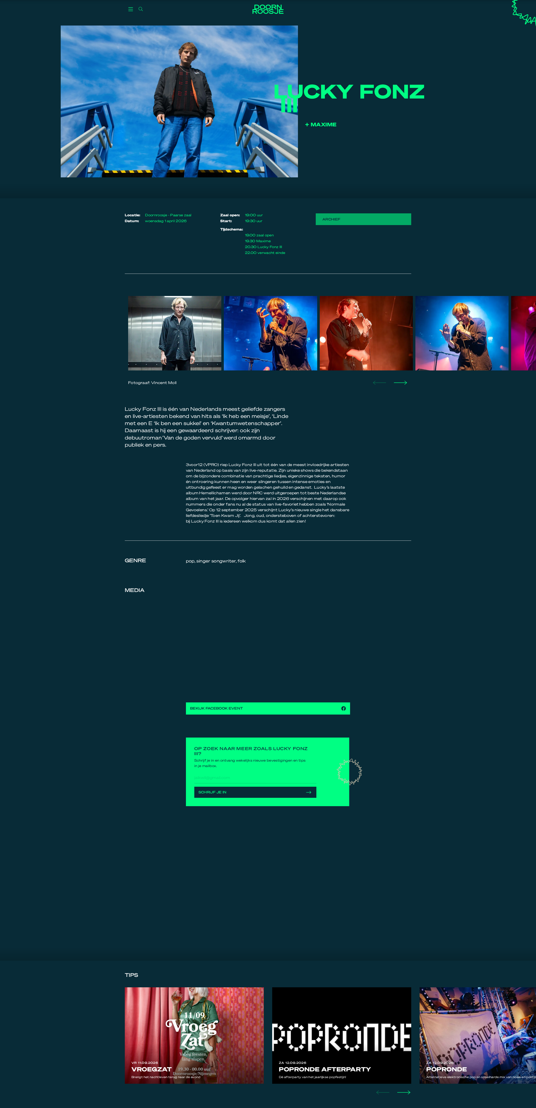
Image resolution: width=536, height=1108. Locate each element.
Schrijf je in (212, 792)
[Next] (400, 382)
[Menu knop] (131, 9)
